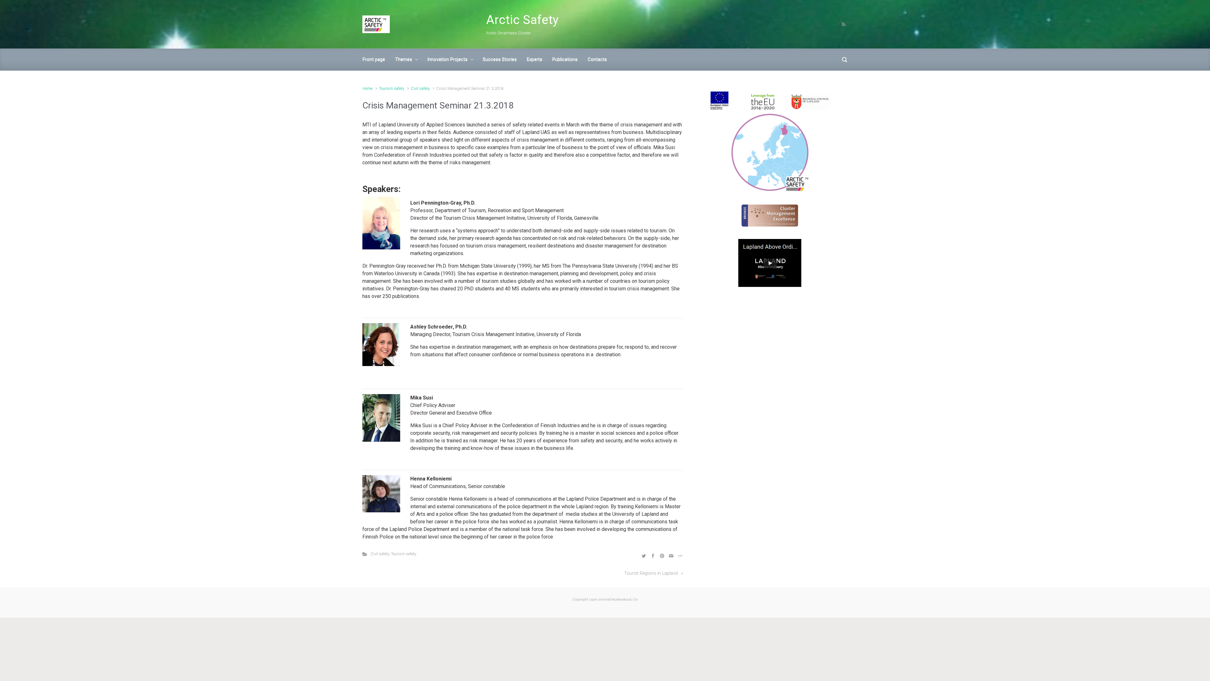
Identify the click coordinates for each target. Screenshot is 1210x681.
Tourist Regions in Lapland (651, 573)
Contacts (597, 59)
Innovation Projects (447, 59)
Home (367, 88)
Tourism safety (391, 88)
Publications (565, 59)
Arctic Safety (522, 20)
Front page (374, 59)
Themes (403, 59)
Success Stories (500, 59)
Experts (534, 59)
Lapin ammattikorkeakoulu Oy (613, 599)
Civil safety (420, 88)
